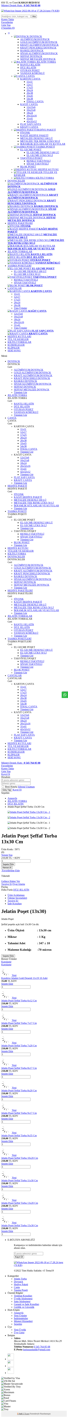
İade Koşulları (15, 903)
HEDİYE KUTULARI (19, 336)
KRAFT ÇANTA (23, 480)
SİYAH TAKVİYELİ (25, 282)
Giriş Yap (6, 771)
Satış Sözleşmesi (22, 1301)
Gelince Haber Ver (10, 881)
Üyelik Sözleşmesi (23, 1298)
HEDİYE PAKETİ (17, 485)
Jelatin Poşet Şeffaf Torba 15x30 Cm (19, 1225)
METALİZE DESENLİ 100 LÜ (30, 500)
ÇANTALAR (15, 288)
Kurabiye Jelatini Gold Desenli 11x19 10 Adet (24, 978)
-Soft (20, 1414)
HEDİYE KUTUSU (18, 548)
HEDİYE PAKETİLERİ (20, 223)
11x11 (17, 294)
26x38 (17, 305)
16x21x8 (18, 316)
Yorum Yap (6, 855)
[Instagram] (11, 1372)
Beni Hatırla (11, 786)
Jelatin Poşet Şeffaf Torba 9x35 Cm (19, 1135)
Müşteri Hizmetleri (23, 1321)
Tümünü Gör (20, 392)
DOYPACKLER (16, 180)
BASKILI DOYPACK (25, 381)
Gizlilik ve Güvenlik (24, 1307)
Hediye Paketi (21, 1284)
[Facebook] (11, 1366)
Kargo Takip (7, 768)
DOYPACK (14, 361)
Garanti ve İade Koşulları (26, 1304)
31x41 (17, 325)
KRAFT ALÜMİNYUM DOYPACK (33, 375)
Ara (34, 16)
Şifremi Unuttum (26, 786)
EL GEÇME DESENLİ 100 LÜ (30, 271)
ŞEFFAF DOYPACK (25, 386)
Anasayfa (12, 798)
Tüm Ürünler (20, 308)
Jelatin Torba (20, 1278)
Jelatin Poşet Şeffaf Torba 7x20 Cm (19, 1045)
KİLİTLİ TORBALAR (19, 342)
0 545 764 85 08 (42, 1346)
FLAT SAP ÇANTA (24, 477)
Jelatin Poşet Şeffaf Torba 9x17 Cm (19, 1113)
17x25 (17, 299)
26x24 (17, 302)
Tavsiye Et (6, 884)
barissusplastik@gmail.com (36, 1349)
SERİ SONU (14, 350)
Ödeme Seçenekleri (17, 898)
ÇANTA (12, 418)
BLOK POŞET (22, 542)
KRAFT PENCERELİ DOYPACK (32, 378)
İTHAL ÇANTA (28, 449)
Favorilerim (7, 765)
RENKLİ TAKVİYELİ (26, 279)
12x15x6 (18, 313)
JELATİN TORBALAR (20, 251)
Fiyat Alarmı (18, 884)
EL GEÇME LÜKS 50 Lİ (27, 274)
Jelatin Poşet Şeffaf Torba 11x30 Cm (19, 1180)
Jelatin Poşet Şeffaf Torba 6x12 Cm (19, 1000)
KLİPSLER (14, 347)
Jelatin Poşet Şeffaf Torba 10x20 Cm (19, 1158)
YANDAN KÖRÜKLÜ (26, 412)
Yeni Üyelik (20, 1329)
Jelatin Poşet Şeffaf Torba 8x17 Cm (19, 1068)
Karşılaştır (6, 961)
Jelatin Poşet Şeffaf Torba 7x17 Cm (19, 1023)
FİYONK (19, 494)
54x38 (23, 446)
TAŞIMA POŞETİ (17, 511)
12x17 (17, 296)
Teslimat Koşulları (23, 1295)
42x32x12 (25, 471)
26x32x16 (19, 322)
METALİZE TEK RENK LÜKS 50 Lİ (34, 502)
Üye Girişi (19, 1332)
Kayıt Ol (5, 774)
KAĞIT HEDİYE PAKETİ (28, 497)
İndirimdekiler (21, 1318)
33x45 (23, 443)
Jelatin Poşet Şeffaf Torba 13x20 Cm (19, 1203)
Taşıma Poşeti (21, 1290)
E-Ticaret (26, 1414)
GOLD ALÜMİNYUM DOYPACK (32, 372)
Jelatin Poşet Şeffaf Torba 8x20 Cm (19, 1090)
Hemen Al (7, 867)
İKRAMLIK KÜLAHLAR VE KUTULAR (36, 505)
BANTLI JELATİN (24, 403)
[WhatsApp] (11, 1359)
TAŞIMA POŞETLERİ (19, 265)
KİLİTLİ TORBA (17, 553)
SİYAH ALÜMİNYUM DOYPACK (32, 384)
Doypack (18, 1281)
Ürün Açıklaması (16, 895)
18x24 (17, 319)
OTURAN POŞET (23, 409)
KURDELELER (16, 345)
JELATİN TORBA (17, 395)
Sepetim (18, 1324)
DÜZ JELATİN (22, 406)
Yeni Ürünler (20, 1315)
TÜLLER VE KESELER (21, 551)
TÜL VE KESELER (18, 339)
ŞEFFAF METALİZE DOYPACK (31, 389)
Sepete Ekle (8, 864)
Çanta (17, 1287)
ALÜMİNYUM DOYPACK (28, 369)
